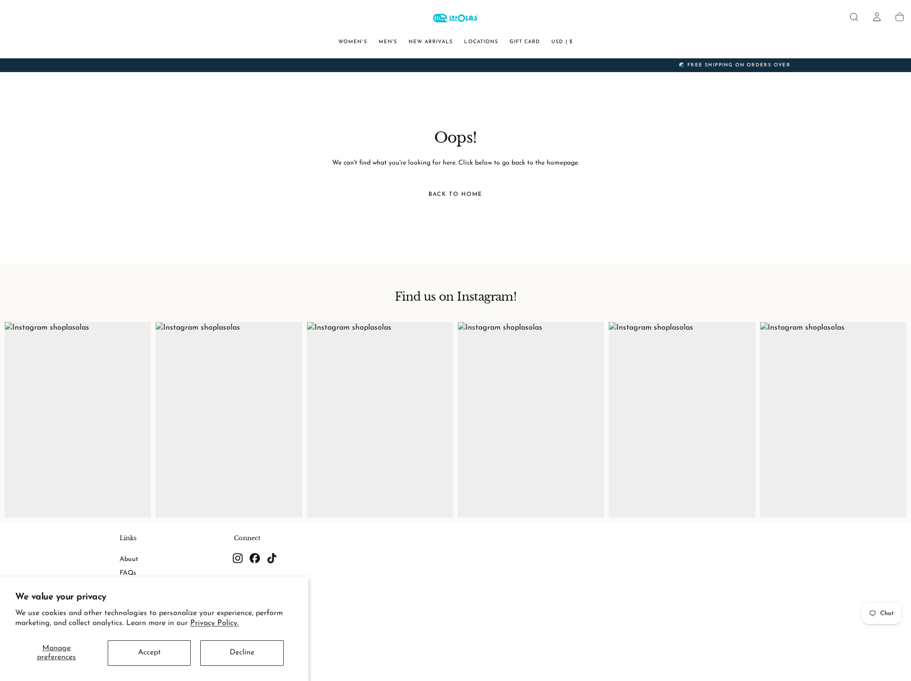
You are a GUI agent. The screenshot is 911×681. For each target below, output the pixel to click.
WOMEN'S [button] (352, 42)
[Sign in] (877, 17)
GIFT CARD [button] (525, 42)
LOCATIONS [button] (481, 42)
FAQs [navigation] (128, 573)
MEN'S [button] (388, 42)
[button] (854, 17)
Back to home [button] (455, 194)
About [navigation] (129, 559)
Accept (149, 652)
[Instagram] (237, 558)
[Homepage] (455, 19)
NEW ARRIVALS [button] (431, 42)
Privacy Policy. (214, 623)
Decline (242, 652)
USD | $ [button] (561, 42)
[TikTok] (271, 558)
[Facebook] (254, 558)
